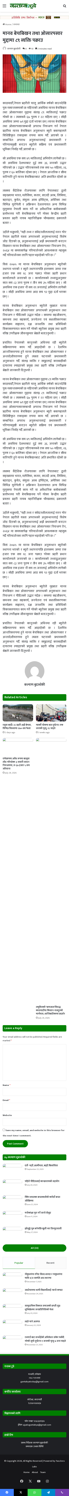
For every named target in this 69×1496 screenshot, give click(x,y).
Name (6, 1085)
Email (6, 1100)
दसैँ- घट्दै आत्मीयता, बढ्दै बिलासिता (41, 1165)
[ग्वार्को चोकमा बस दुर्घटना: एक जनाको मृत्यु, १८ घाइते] (51, 712)
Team (43, 1472)
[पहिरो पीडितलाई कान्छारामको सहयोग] (12, 1186)
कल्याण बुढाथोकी (14, 48)
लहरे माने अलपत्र (32, 1321)
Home (8, 24)
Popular (19, 1263)
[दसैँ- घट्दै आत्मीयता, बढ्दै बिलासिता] (12, 1170)
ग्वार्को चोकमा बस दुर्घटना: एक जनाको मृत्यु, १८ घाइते (49, 726)
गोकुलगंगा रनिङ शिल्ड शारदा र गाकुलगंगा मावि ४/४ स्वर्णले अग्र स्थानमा (43, 1276)
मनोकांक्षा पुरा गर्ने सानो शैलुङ (38, 1213)
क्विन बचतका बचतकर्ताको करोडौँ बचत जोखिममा (42, 1199)
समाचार (16, 24)
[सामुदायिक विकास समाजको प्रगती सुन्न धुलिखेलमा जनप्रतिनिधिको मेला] (12, 1310)
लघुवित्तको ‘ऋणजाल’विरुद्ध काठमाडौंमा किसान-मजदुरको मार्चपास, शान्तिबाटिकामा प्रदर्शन (50, 1010)
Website (7, 1115)
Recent (50, 1263)
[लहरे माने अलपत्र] (12, 1326)
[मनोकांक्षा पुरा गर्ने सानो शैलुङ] (12, 1217)
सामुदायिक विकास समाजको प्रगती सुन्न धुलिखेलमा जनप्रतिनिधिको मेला (42, 1307)
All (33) (34, 1248)
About (35, 1472)
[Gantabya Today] (23, 5)
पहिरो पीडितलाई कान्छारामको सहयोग (42, 1181)
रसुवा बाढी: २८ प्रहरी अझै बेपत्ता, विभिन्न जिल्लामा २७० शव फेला (17, 726)
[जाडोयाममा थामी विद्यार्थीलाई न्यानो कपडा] (12, 1295)
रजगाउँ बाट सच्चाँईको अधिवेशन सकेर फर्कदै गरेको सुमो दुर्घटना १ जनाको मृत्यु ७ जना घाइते (45, 1339)
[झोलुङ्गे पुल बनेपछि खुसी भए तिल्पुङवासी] (12, 1233)
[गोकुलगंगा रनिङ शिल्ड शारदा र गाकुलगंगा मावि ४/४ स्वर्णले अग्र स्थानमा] (12, 1279)
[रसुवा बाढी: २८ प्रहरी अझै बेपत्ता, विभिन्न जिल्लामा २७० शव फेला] (18, 712)
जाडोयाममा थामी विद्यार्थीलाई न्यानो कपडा (44, 1290)
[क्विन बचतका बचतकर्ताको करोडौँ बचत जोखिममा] (12, 1202)
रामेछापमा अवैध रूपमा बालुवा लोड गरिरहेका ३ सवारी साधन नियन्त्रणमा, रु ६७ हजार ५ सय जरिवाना (16, 763)
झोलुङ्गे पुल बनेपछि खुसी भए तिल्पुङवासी (43, 1228)
